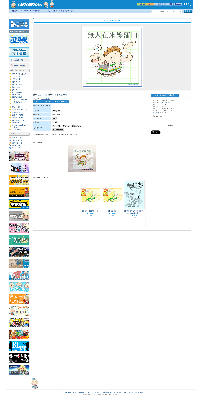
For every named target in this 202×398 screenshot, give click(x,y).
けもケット (16, 112)
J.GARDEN (16, 130)
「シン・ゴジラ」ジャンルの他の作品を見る (50, 101)
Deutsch (178, 4)
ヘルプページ (26, 11)
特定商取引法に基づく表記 (112, 392)
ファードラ (56, 126)
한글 (170, 4)
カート (150, 4)
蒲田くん (66, 126)
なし (54, 118)
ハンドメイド (17, 84)
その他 (55, 122)
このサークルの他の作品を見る (164, 95)
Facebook (16, 148)
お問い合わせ (70, 11)
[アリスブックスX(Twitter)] (189, 5)
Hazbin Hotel (17, 92)
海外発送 (41, 11)
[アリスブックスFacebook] (185, 5)
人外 (24, 74)
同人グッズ (16, 82)
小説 (18, 107)
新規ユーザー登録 (58, 11)
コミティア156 (17, 118)
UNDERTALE (17, 95)
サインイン (142, 4)
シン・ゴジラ (45, 99)
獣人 (20, 74)
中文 (165, 4)
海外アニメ (16, 87)
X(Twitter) (16, 145)
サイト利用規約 (78, 392)
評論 (13, 107)
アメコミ (15, 90)
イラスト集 (16, 79)
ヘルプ (60, 392)
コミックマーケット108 (19, 110)
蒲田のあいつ (76, 126)
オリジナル (16, 76)
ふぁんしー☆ (166, 102)
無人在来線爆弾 (58, 129)
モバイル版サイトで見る (112, 20)
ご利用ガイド (16, 11)
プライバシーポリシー (93, 392)
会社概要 (68, 392)
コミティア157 (17, 115)
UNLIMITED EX (18, 120)
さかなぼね (56, 111)
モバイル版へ (139, 392)
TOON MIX (16, 122)
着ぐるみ (134, 215)
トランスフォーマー (19, 99)
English (158, 4)
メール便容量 (157, 112)
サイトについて (18, 137)
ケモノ (14, 74)
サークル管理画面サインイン (19, 31)
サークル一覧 (19, 66)
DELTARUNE (17, 97)
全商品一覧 (18, 60)
